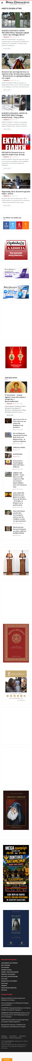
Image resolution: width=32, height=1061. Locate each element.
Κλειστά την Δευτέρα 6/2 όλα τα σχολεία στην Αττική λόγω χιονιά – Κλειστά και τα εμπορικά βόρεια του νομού (16, 75)
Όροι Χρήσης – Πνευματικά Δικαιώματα (11, 1037)
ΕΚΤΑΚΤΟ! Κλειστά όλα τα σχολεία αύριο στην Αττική (13, 153)
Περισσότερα (9, 415)
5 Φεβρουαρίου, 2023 (15, 80)
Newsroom (6, 37)
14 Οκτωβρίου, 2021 (14, 156)
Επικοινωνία (22, 1036)
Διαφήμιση (4, 1036)
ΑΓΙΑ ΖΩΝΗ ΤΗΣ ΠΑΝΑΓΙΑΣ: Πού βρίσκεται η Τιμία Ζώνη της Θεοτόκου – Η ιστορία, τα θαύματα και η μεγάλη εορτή (19, 499)
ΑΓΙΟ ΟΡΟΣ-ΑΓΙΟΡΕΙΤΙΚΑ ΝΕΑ (9, 976)
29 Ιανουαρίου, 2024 (14, 37)
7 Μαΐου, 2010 (17, 449)
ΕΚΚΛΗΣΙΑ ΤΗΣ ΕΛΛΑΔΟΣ (8, 974)
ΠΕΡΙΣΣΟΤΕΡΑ (6, 48)
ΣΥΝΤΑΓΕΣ (4, 990)
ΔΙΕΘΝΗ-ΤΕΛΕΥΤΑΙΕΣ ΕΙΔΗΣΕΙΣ (10, 972)
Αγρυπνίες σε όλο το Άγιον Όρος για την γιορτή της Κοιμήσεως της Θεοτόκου (20, 423)
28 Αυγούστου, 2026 (18, 469)
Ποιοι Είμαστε (13, 1036)
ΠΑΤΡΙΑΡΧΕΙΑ (5, 967)
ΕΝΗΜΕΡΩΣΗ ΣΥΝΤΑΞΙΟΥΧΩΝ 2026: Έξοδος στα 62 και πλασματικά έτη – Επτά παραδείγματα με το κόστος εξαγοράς (15, 1014)
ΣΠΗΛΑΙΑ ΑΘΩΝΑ (19, 447)
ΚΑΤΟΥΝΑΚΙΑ (17, 454)
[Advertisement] (16, 322)
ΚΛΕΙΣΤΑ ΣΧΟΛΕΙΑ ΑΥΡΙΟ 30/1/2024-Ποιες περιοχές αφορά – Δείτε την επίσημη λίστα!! (15, 32)
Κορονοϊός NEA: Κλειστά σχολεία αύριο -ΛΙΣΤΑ (16, 192)
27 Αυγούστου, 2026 (18, 403)
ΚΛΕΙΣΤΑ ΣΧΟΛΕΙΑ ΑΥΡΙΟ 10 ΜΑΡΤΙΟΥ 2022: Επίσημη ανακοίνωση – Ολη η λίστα (14, 115)
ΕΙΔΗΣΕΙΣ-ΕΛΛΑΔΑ (6, 969)
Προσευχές (4, 983)
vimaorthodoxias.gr (9, 1041)
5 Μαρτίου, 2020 (13, 196)
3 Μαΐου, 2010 (17, 456)
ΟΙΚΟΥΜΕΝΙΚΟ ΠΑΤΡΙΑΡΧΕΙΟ (9, 963)
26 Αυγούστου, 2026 (18, 507)
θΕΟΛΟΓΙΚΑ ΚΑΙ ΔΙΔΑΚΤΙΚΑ (8, 988)
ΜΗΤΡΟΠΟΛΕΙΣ (5, 965)
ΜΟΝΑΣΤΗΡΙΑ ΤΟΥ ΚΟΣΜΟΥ (9, 981)
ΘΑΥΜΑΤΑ (4, 985)
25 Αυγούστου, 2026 (18, 443)
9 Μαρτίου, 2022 (13, 119)
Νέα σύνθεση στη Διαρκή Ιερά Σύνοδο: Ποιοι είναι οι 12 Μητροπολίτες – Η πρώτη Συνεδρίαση (20, 437)
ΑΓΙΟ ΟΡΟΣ (4, 979)
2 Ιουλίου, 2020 (17, 535)
